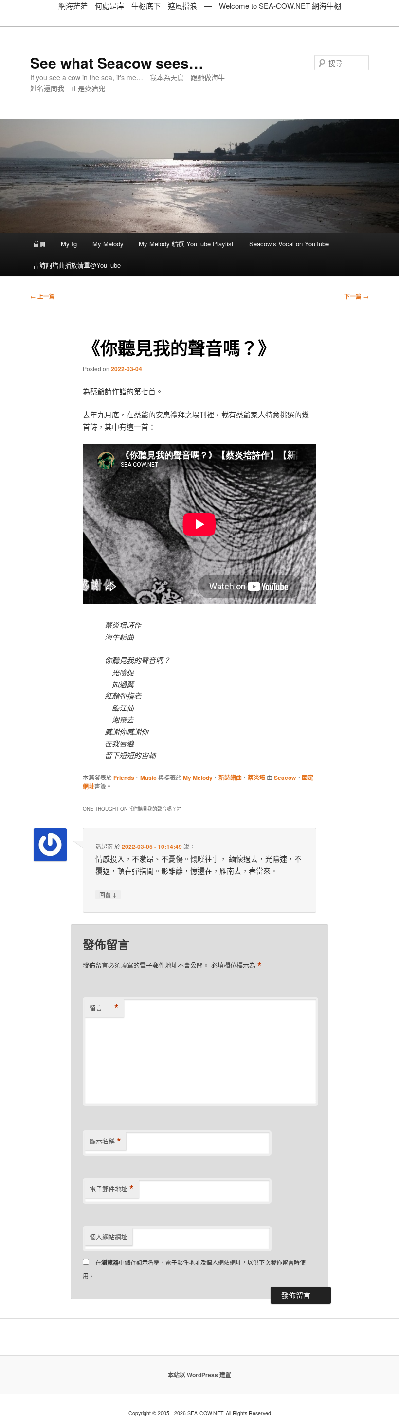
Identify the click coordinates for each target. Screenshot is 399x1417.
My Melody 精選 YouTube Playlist (186, 243)
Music (148, 777)
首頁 (39, 243)
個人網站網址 (108, 1236)
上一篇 (42, 296)
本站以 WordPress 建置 (199, 1374)
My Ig (69, 243)
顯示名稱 (105, 1141)
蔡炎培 (256, 777)
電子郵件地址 (112, 1188)
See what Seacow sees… (116, 62)
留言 (104, 1008)
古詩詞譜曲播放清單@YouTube (77, 265)
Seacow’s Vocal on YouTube (289, 243)
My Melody (108, 243)
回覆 (108, 894)
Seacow (285, 777)
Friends (123, 777)
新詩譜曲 (230, 777)
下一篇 (356, 296)
